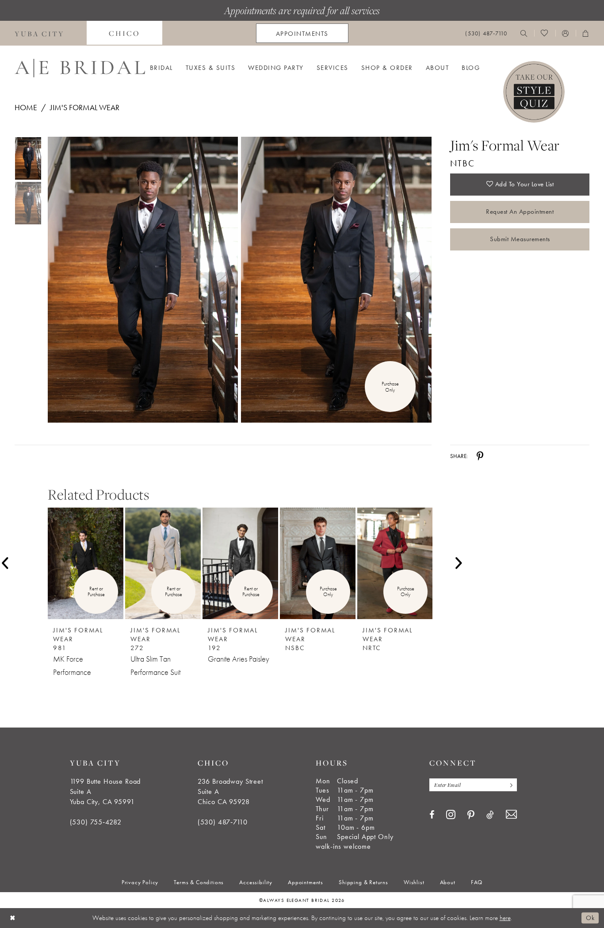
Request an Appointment (520, 211)
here (505, 917)
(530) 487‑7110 (223, 822)
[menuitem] (124, 33)
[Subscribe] (509, 784)
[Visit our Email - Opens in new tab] (511, 814)
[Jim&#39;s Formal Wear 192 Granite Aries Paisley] (240, 563)
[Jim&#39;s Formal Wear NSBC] (318, 563)
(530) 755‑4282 (96, 822)
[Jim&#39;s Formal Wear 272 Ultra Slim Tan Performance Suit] (163, 563)
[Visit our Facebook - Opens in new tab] (431, 814)
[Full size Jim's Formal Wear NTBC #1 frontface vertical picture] (336, 280)
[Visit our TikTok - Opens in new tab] (490, 814)
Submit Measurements (520, 239)
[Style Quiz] (534, 92)
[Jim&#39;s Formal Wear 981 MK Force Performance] (85, 563)
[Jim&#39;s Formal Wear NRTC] (395, 563)
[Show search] (524, 33)
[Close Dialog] (12, 918)
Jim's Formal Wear (84, 107)
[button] (565, 33)
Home (26, 107)
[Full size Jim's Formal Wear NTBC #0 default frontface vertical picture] (142, 280)
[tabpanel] (141, 280)
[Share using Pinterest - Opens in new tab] (480, 456)
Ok (590, 917)
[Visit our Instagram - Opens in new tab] (450, 814)
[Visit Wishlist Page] (544, 33)
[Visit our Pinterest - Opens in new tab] (470, 815)
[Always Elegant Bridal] (80, 68)
